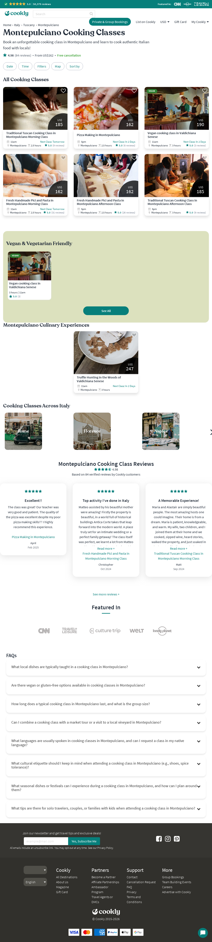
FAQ (129, 887)
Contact (132, 877)
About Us (62, 882)
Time (25, 66)
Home (7, 25)
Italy (17, 25)
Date (10, 66)
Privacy (131, 892)
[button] (28, 4)
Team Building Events (176, 882)
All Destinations (66, 877)
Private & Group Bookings (110, 22)
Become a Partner (104, 877)
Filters (41, 66)
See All (106, 311)
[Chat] (203, 933)
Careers (167, 887)
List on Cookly (145, 22)
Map (58, 66)
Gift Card (180, 22)
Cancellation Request (141, 882)
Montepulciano (48, 25)
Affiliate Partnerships (105, 882)
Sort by (75, 66)
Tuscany (29, 25)
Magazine (62, 887)
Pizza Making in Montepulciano (33, 537)
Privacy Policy (105, 848)
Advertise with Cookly (176, 892)
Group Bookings (173, 877)
